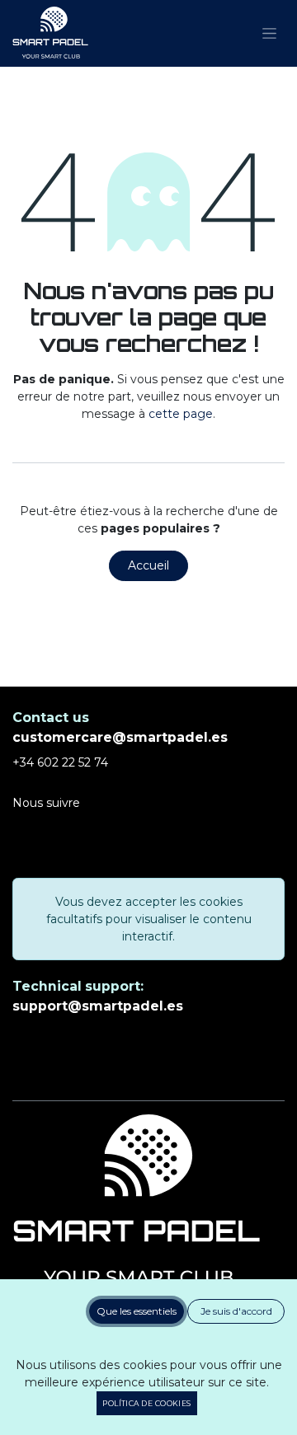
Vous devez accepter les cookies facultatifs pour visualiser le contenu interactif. (149, 919)
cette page (180, 413)
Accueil (148, 565)
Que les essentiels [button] (137, 1311)
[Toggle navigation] (269, 33)
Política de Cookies (147, 1403)
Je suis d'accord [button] (236, 1311)
